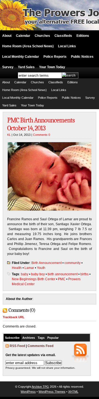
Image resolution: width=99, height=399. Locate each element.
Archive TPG (40, 386)
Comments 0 (41, 134)
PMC (61, 279)
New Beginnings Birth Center (33, 279)
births (84, 274)
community (72, 263)
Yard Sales (26, 67)
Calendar (23, 36)
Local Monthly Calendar (20, 57)
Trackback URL (13, 317)
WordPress (28, 391)
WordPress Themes (51, 391)
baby (24, 274)
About (7, 36)
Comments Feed (40, 346)
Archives (28, 337)
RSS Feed (17, 346)
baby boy (38, 274)
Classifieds (63, 36)
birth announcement (63, 274)
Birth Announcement (46, 263)
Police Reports (55, 57)
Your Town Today (52, 67)
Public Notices (82, 57)
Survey (7, 67)
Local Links (67, 46)
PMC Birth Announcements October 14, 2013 (41, 124)
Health (17, 268)
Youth (41, 268)
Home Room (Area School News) (28, 46)
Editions (82, 36)
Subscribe (12, 337)
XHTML (73, 391)
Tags (41, 337)
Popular (53, 337)
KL (9, 134)
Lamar (29, 268)
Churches (42, 36)
